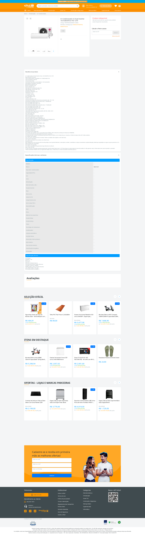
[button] (72, 71)
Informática (118, 10)
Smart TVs (62, 10)
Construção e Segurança (77, 10)
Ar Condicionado (41, 13)
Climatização (51, 10)
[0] (119, 6)
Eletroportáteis (92, 10)
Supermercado (105, 10)
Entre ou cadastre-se (91, 7)
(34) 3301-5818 (30, 501)
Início (25, 13)
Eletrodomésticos (38, 10)
